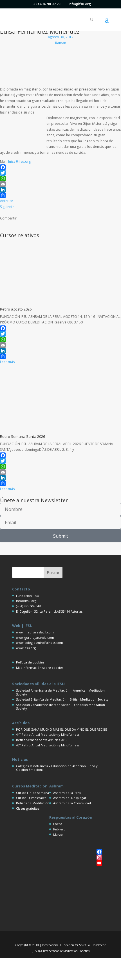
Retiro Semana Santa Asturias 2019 (42, 740)
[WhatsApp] (60, 178)
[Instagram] (99, 857)
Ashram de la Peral (67, 793)
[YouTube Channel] (99, 863)
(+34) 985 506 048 (28, 606)
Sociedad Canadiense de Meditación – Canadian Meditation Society (60, 706)
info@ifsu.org (26, 601)
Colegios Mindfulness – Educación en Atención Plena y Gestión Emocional (57, 768)
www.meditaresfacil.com (35, 632)
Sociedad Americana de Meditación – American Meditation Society (60, 692)
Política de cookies (30, 662)
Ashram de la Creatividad (72, 803)
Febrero (59, 829)
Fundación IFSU (27, 596)
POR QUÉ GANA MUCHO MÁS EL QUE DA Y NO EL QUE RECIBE (61, 729)
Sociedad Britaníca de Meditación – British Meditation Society (62, 699)
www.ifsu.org (26, 648)
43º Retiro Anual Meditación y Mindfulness (47, 745)
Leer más (7, 361)
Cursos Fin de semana (32, 793)
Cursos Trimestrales (31, 798)
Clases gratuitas (27, 808)
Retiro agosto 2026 (16, 309)
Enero (57, 824)
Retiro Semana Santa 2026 (22, 436)
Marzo (58, 834)
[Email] (60, 184)
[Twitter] (60, 173)
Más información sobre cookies (39, 667)
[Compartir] (60, 195)
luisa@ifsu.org (19, 161)
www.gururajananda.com (35, 637)
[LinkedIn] (60, 189)
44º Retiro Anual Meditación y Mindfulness (47, 734)
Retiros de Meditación (32, 803)
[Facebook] (60, 167)
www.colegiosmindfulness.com (39, 642)
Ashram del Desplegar (69, 798)
